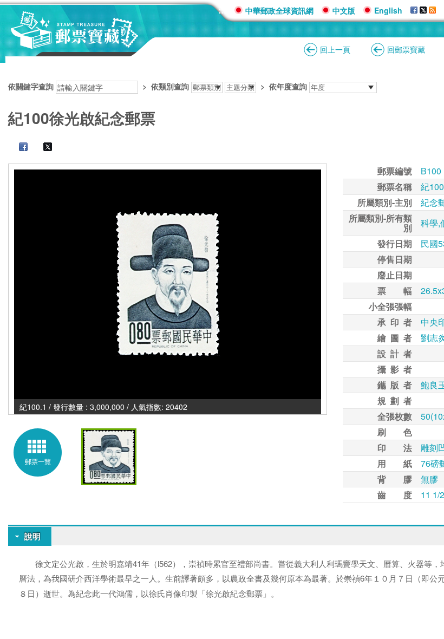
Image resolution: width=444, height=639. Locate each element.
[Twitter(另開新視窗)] (42, 147)
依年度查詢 (288, 86)
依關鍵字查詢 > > (157, 86)
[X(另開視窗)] (423, 10)
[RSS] (432, 10)
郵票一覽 (38, 461)
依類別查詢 (170, 86)
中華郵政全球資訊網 (279, 10)
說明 (32, 536)
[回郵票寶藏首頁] (75, 43)
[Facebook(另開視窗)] (413, 10)
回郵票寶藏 (406, 49)
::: (222, 10)
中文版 (343, 10)
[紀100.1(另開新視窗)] (167, 284)
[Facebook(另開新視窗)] (18, 147)
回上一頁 (335, 49)
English (388, 10)
